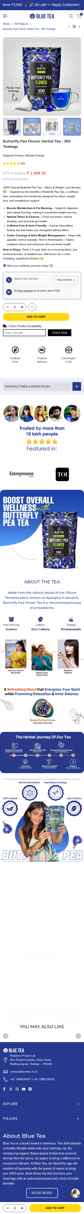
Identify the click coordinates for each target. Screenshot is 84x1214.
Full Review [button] (21, 944)
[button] (12, 163)
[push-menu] (5, 16)
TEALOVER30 (66, 280)
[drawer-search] (71, 16)
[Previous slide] (6, 924)
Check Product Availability (25, 326)
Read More (42, 1193)
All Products (21, 23)
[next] (78, 1036)
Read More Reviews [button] (42, 958)
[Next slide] (78, 924)
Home (6, 23)
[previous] (5, 1036)
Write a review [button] (42, 1015)
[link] (42, 428)
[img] (22, 893)
